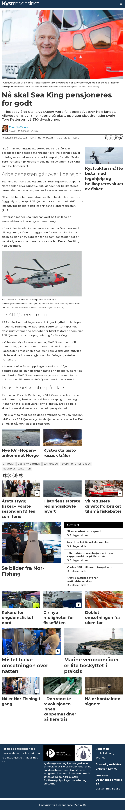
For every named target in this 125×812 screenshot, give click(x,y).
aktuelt (8, 464)
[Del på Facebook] (106, 137)
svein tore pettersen (76, 464)
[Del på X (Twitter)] (111, 137)
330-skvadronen (29, 464)
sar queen (51, 464)
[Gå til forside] (58, 3)
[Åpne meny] (121, 4)
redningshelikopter (17, 468)
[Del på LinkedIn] (116, 137)
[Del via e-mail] (120, 137)
